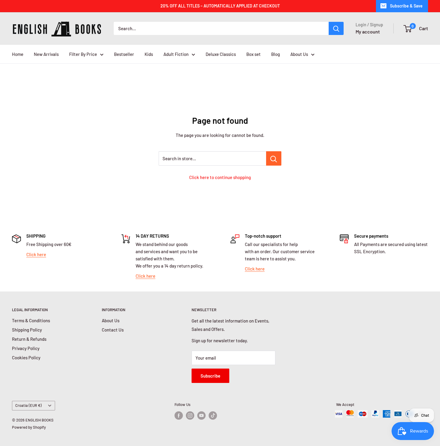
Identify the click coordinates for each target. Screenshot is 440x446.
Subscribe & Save (406, 5)
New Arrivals (46, 54)
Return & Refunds (29, 339)
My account (368, 31)
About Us (299, 54)
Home (17, 54)
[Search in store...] (273, 158)
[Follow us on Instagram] (190, 415)
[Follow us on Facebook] (179, 415)
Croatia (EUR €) (28, 405)
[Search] (336, 28)
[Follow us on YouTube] (201, 415)
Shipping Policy (27, 329)
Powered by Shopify (29, 427)
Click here (36, 254)
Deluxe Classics (221, 54)
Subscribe (210, 375)
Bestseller (124, 54)
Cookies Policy (26, 357)
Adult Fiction (176, 54)
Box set (253, 54)
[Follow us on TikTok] (213, 415)
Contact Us (113, 329)
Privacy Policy (26, 348)
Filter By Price (83, 54)
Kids (149, 54)
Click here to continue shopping (220, 177)
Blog (275, 54)
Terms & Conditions (31, 320)
